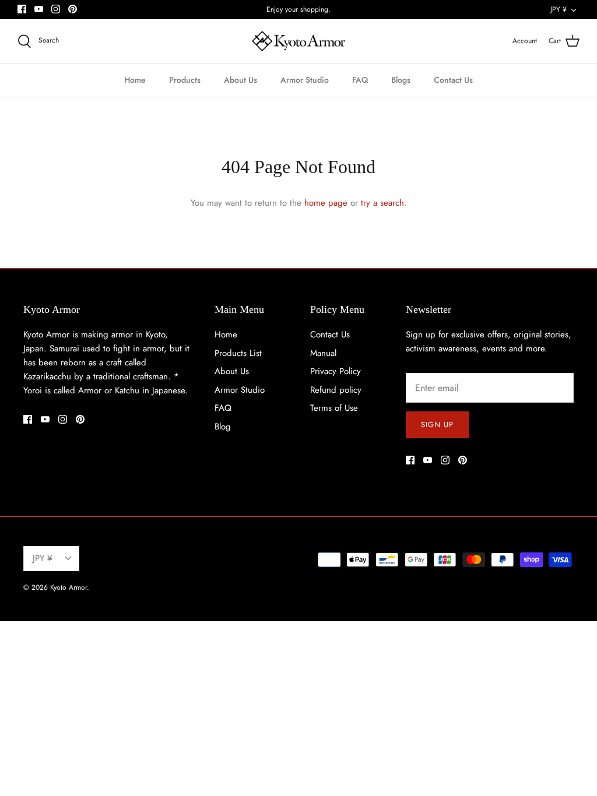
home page (325, 202)
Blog (223, 426)
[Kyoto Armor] (298, 41)
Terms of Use (334, 407)
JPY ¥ (558, 9)
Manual (323, 353)
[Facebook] (21, 9)
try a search (382, 202)
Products (185, 80)
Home (135, 80)
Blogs (400, 80)
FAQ (360, 80)
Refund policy (335, 389)
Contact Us (453, 80)
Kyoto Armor (68, 587)
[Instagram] (55, 9)
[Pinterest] (72, 9)
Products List (238, 353)
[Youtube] (38, 9)
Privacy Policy (335, 371)
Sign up (437, 424)
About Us (240, 80)
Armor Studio (304, 80)
